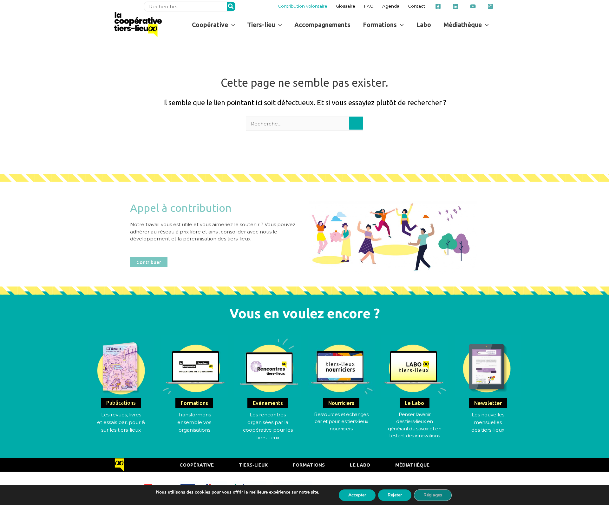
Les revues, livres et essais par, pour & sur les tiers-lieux (121, 422)
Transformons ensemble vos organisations (194, 422)
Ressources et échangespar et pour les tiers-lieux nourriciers (341, 421)
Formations (309, 465)
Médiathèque (412, 465)
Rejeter (395, 495)
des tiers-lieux (487, 430)
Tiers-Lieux (253, 465)
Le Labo (360, 465)
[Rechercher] (231, 6)
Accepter (357, 495)
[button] (213, 24)
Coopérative (197, 465)
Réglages (432, 495)
